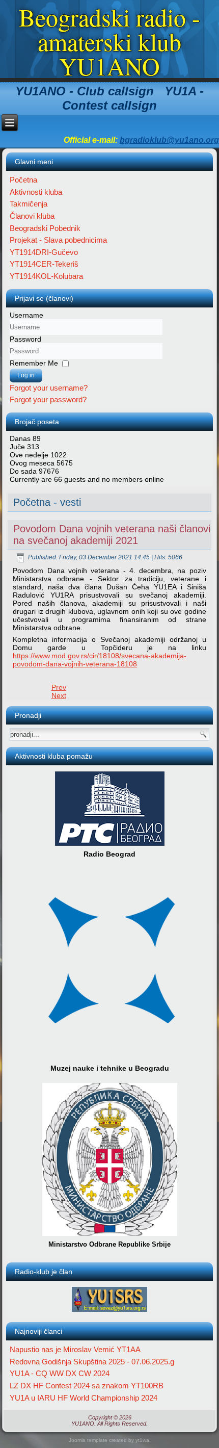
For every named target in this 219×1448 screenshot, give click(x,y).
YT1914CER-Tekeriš (44, 264)
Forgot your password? (48, 399)
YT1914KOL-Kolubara (46, 276)
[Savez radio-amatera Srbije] (109, 1311)
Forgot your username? (49, 387)
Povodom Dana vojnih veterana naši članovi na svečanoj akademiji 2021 (111, 534)
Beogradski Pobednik (45, 228)
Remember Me (34, 363)
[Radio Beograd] (109, 845)
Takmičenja (28, 203)
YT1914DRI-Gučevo (44, 252)
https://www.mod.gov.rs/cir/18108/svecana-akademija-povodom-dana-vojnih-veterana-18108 (99, 660)
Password (25, 339)
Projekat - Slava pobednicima (58, 240)
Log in (26, 375)
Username (26, 315)
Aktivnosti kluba (36, 192)
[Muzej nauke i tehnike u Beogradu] (112, 1059)
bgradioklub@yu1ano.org (169, 140)
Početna (23, 179)
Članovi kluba (32, 216)
